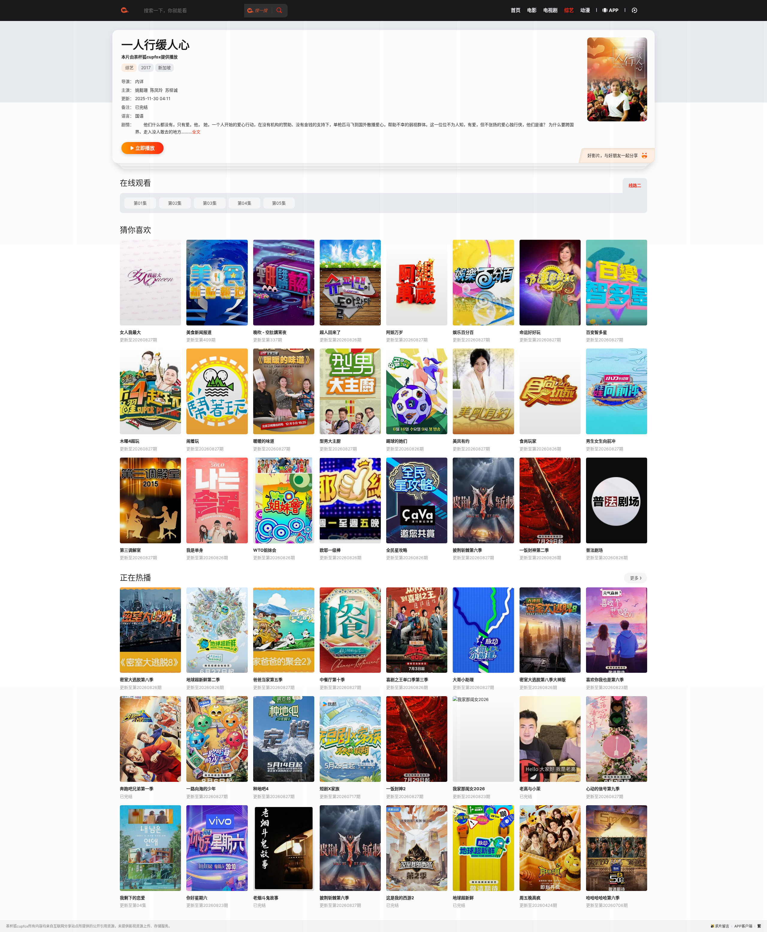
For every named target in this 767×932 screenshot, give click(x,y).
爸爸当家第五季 (268, 679)
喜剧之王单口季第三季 (407, 679)
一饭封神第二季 (534, 550)
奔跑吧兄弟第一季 (136, 788)
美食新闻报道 (199, 332)
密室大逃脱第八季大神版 (543, 679)
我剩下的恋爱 (132, 897)
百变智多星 (596, 332)
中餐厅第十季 (332, 679)
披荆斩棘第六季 (467, 550)
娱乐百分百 (463, 332)
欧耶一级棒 (330, 550)
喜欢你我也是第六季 (605, 679)
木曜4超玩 (129, 441)
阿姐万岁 (394, 332)
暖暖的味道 (263, 441)
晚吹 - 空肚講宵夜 (269, 332)
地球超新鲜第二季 (203, 679)
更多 (634, 577)
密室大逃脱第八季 (136, 679)
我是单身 (194, 550)
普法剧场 (594, 550)
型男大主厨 (330, 441)
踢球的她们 (396, 441)
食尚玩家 (528, 441)
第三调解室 (130, 550)
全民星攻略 (396, 550)
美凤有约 (461, 441)
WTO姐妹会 (264, 550)
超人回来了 (330, 332)
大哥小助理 (463, 679)
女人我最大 (130, 332)
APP (613, 10)
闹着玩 (192, 441)
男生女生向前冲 (600, 441)
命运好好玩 (530, 332)
